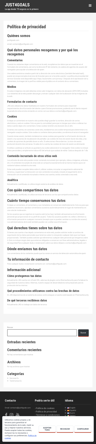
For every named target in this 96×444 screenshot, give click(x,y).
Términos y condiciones (48, 415)
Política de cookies (45, 408)
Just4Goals (17, 4)
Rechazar (65, 429)
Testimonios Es (16, 381)
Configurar (83, 429)
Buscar (10, 327)
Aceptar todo (47, 429)
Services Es (14, 378)
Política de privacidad (46, 411)
